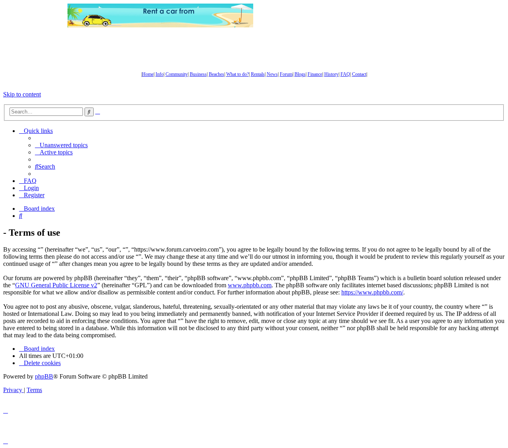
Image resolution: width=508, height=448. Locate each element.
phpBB (44, 376)
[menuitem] (61, 145)
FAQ (345, 74)
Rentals (258, 74)
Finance (315, 74)
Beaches (216, 74)
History (331, 74)
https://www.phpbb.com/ (372, 292)
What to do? (237, 74)
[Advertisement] (347, 15)
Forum (286, 74)
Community (176, 74)
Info (160, 74)
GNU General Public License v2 (56, 285)
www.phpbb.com (249, 285)
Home (148, 74)
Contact (359, 74)
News (272, 74)
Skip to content (22, 94)
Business (198, 74)
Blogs (300, 74)
